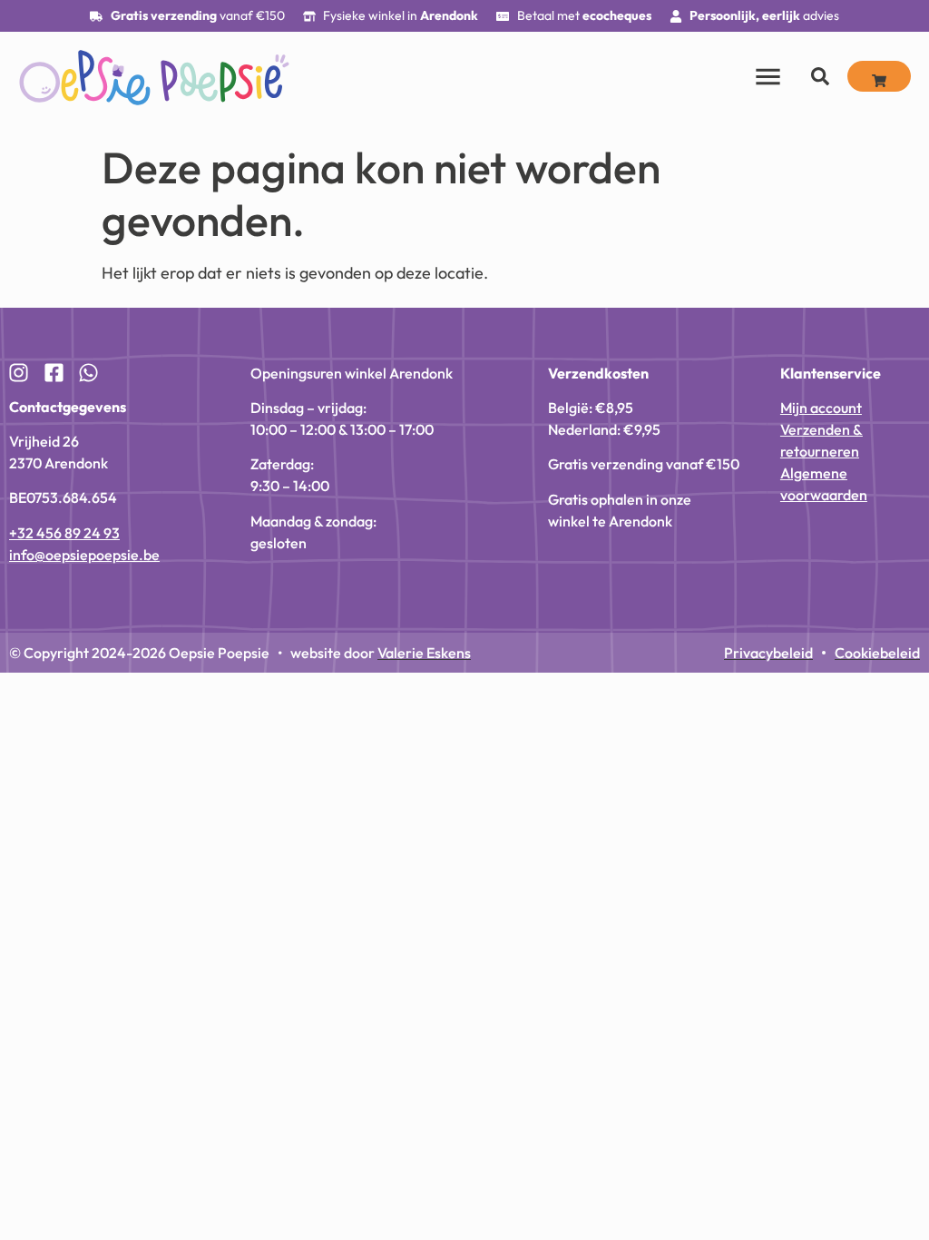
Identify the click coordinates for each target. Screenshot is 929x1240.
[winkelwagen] (879, 76)
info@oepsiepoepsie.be (84, 555)
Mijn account (821, 408)
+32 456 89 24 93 (64, 533)
